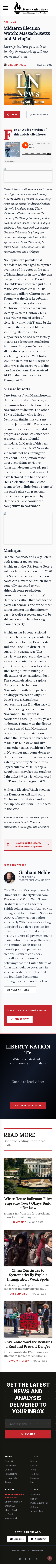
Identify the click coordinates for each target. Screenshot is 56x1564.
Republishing (11, 1474)
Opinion (34, 1465)
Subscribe (28, 1434)
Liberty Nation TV (13, 1501)
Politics (33, 1461)
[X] (20, 1558)
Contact (8, 1469)
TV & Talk (35, 1474)
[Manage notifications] (49, 1558)
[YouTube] (30, 1558)
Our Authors (10, 1465)
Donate (34, 1498)
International (11, 1518)
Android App (36, 1511)
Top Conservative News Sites (14, 1496)
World (33, 1469)
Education (35, 1478)
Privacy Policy (12, 1478)
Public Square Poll (39, 1503)
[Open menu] (5, 8)
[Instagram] (36, 1558)
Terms (8, 1482)
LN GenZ (9, 1514)
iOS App (34, 1507)
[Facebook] (25, 1558)
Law (32, 1482)
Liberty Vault (11, 1510)
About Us (9, 1461)
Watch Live (10, 1506)
